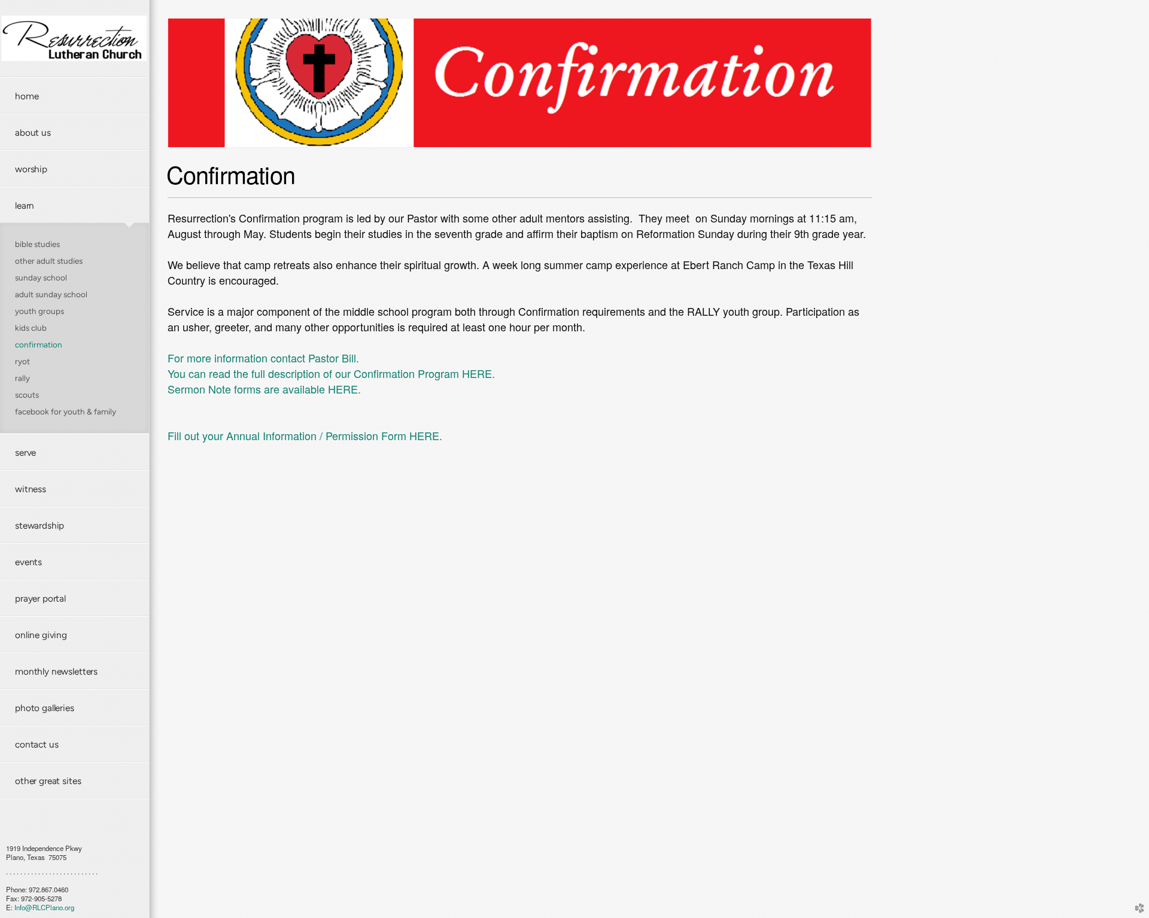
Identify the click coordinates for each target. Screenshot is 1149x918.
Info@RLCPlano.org (44, 907)
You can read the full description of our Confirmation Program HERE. (331, 373)
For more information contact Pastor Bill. (263, 357)
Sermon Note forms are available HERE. (264, 389)
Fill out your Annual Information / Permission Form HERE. (305, 435)
